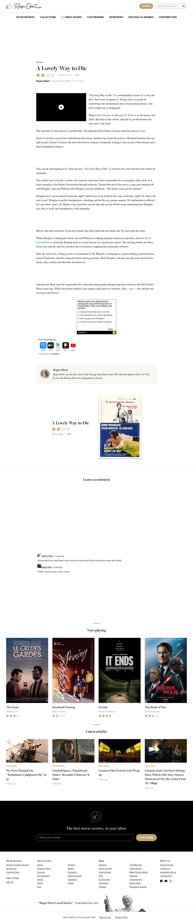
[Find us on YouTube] (166, 881)
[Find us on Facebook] (161, 881)
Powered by (43, 354)
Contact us (165, 868)
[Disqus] (96, 584)
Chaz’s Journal (105, 868)
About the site (166, 865)
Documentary (43, 876)
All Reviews (11, 868)
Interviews (116, 17)
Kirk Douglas (104, 115)
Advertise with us (168, 872)
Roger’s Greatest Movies (17, 865)
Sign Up (9, 882)
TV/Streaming (95, 17)
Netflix (71, 868)
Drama (40, 879)
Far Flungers (104, 879)
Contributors (168, 17)
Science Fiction (75, 876)
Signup (146, 6)
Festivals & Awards (141, 17)
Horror (40, 883)
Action (40, 865)
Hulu (39, 887)
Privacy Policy (121, 917)
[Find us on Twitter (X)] (170, 881)
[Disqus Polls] (96, 518)
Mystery (71, 865)
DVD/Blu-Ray (135, 865)
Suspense (72, 879)
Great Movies (73, 17)
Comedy (41, 872)
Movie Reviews (25, 17)
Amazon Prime (44, 868)
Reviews (39, 62)
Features (133, 876)
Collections (48, 17)
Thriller (71, 883)
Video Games (135, 868)
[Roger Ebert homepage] (24, 6)
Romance (72, 872)
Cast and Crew (12, 872)
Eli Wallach (130, 115)
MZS (101, 876)
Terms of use (105, 917)
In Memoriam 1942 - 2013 (86, 903)
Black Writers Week (138, 872)
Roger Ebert (43, 81)
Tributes (102, 887)
